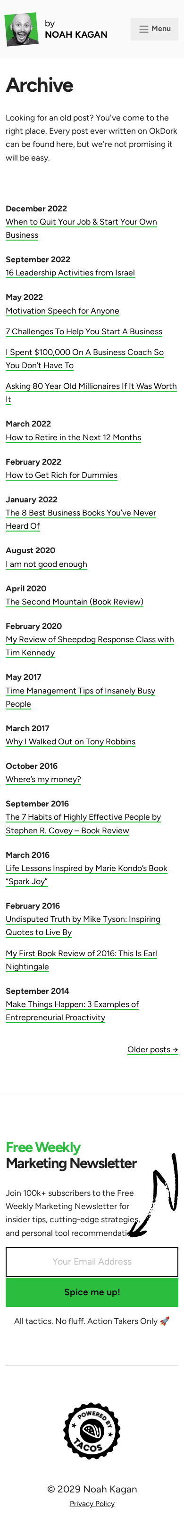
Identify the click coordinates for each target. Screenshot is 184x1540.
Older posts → (152, 1049)
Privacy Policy (92, 1503)
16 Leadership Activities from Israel (70, 272)
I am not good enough (46, 564)
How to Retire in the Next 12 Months (73, 437)
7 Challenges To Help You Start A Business (84, 331)
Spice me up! (92, 1292)
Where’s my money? (43, 779)
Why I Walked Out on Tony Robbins (70, 741)
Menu (160, 28)
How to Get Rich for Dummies (61, 475)
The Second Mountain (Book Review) (74, 601)
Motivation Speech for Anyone (62, 310)
